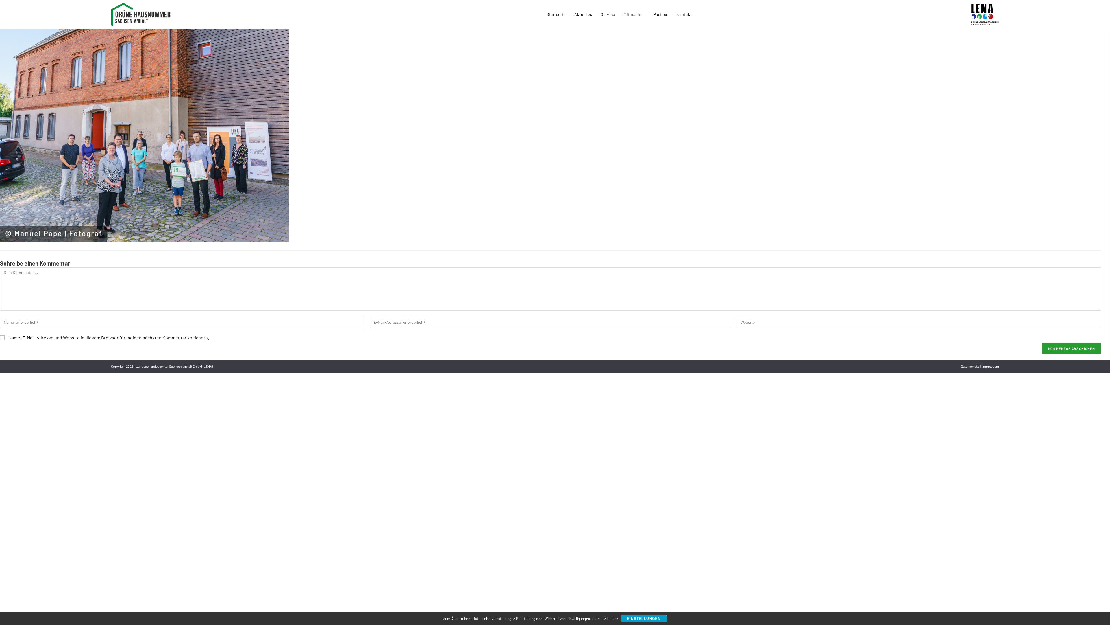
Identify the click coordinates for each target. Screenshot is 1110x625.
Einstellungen (644, 619)
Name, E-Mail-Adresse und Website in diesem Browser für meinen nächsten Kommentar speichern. (108, 337)
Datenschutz (970, 366)
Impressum (990, 366)
